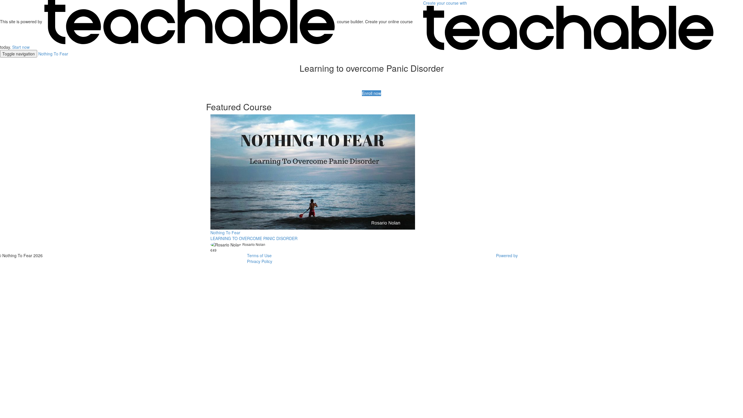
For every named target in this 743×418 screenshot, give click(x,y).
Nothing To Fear (53, 54)
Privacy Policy (259, 261)
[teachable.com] (189, 21)
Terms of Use (259, 255)
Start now (21, 47)
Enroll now (371, 93)
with (445, 3)
